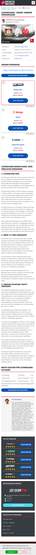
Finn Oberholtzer (17, 399)
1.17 (32, 378)
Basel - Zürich (6, 529)
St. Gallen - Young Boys (9, 522)
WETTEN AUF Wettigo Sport (18, 75)
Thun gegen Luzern (7, 519)
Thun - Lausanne (7, 526)
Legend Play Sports (18, 144)
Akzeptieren (11, 552)
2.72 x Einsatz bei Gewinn (21, 55)
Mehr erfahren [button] (27, 548)
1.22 (32, 375)
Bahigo (18, 117)
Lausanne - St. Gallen (8, 533)
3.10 (32, 381)
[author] (3, 21)
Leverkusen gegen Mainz (21, 46)
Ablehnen (24, 552)
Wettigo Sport (18, 89)
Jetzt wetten (18, 100)
